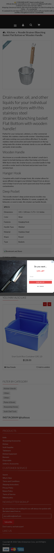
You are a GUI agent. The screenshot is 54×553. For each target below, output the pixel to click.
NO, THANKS (40, 286)
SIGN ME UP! (40, 282)
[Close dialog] (52, 262)
